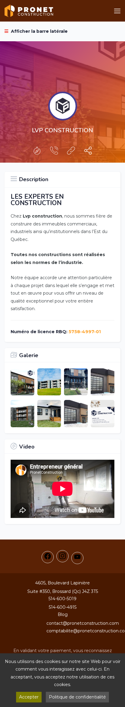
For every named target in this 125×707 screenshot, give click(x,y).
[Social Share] (88, 152)
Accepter (29, 697)
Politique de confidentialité (77, 697)
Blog (63, 614)
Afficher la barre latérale (39, 31)
